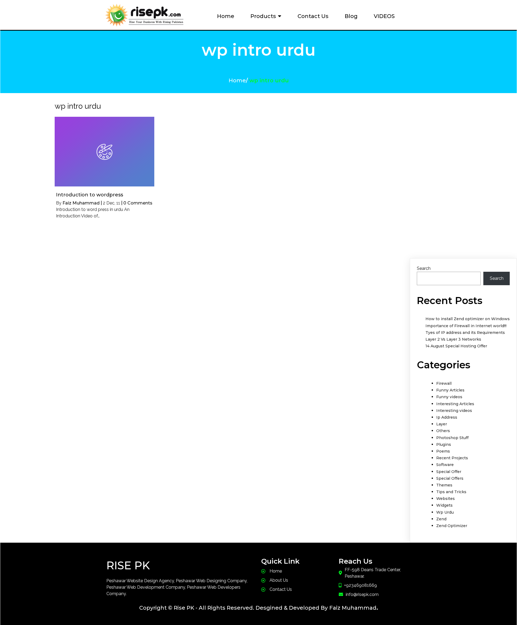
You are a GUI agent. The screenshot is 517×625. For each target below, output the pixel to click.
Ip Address (446, 417)
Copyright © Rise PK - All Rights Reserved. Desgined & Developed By (233, 608)
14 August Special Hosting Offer (456, 346)
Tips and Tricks (451, 491)
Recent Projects (452, 457)
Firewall (444, 383)
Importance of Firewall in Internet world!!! (465, 325)
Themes (444, 485)
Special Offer (448, 471)
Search (424, 268)
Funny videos (449, 396)
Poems (443, 451)
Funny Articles (450, 390)
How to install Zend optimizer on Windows (467, 318)
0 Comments (137, 203)
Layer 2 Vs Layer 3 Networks (453, 339)
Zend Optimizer (451, 525)
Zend (441, 519)
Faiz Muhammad (81, 203)
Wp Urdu (445, 512)
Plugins (443, 444)
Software (445, 464)
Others (443, 430)
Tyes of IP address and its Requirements (465, 332)
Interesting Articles (455, 403)
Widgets (444, 505)
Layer (441, 424)
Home (237, 80)
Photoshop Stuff (452, 437)
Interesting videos (454, 410)
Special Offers (449, 478)
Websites (445, 498)
